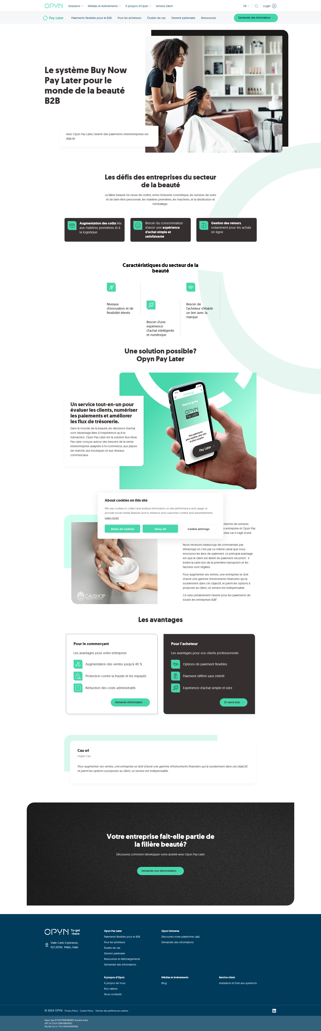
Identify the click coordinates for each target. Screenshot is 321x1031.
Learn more (112, 518)
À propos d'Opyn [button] (136, 6)
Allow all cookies (122, 529)
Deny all (160, 529)
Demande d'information (129, 702)
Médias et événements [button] (103, 6)
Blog (164, 983)
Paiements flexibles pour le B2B (91, 18)
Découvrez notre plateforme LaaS (180, 936)
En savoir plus (232, 702)
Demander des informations (254, 17)
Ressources (208, 18)
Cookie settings (198, 529)
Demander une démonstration (159, 870)
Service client (164, 6)
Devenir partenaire (183, 18)
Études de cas (156, 18)
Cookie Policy (86, 1010)
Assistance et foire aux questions (238, 983)
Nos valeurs (110, 988)
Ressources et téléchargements (122, 959)
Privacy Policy (71, 1010)
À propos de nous (114, 983)
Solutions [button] (74, 6)
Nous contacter (113, 994)
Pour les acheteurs (129, 18)
